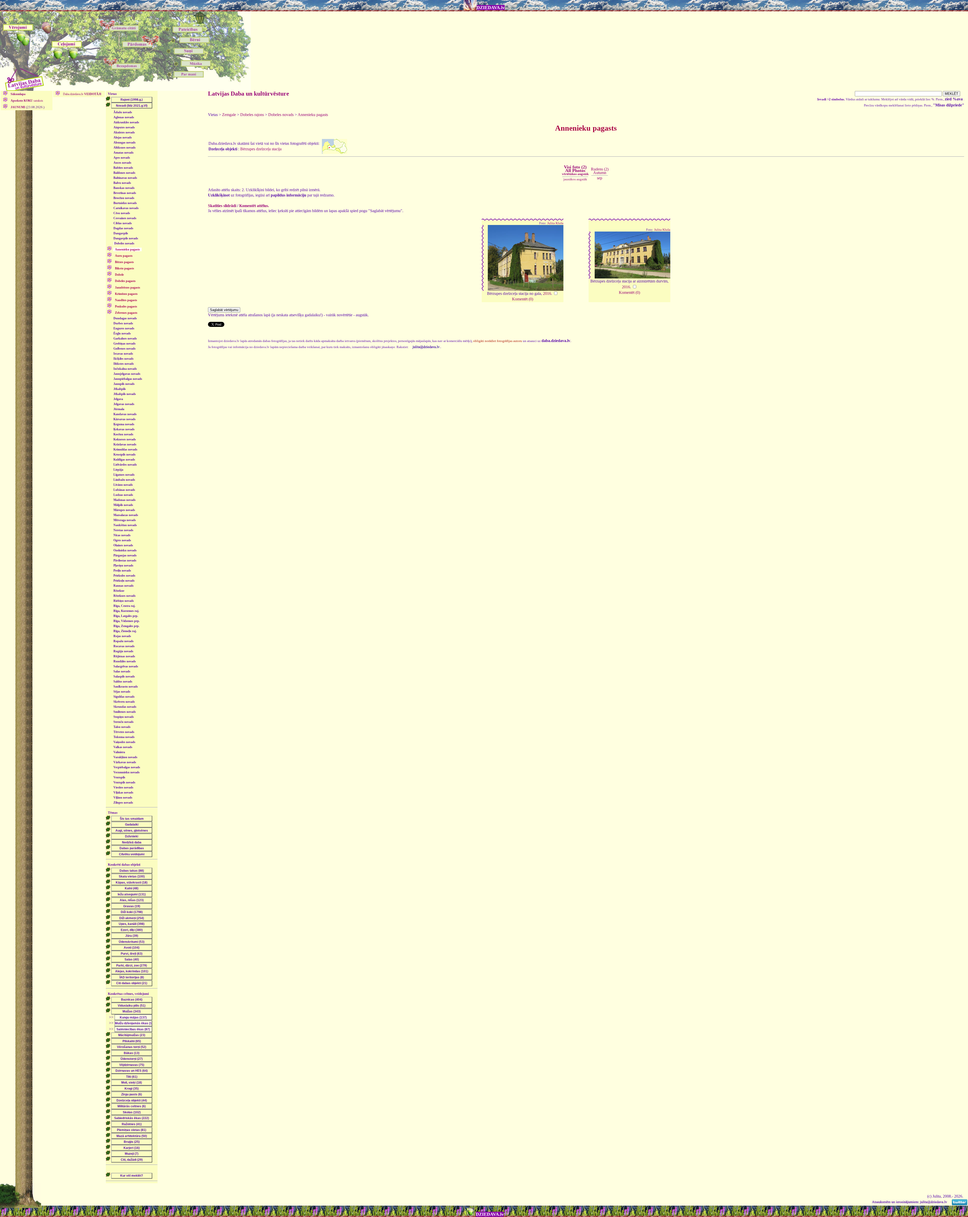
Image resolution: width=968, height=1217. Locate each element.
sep (599, 178)
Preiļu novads (122, 570)
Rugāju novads (123, 651)
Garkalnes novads (125, 338)
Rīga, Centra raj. (124, 606)
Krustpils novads (124, 454)
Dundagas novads (125, 318)
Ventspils (119, 777)
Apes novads (121, 157)
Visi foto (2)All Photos (575, 170)
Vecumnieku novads (126, 772)
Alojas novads (122, 137)
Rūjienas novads (124, 656)
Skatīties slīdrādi (222, 206)
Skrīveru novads (124, 701)
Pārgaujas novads (125, 555)
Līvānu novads (123, 485)
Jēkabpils (119, 389)
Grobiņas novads (124, 343)
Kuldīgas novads (124, 459)
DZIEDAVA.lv (491, 7)
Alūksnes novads (124, 147)
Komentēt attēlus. (254, 206)
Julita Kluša (555, 223)
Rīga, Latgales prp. (125, 616)
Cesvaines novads (124, 218)
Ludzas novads (123, 495)
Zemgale (229, 114)
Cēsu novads (121, 213)
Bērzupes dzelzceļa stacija (261, 149)
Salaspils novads (124, 676)
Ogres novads (122, 540)
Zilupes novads (123, 802)
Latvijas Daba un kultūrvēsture (248, 93)
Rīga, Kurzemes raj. (126, 611)
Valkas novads (122, 747)
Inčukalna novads (125, 369)
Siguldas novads (124, 696)
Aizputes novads (124, 127)
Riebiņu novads (123, 601)
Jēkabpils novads (124, 394)
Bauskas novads (124, 188)
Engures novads (123, 328)
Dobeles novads (124, 243)
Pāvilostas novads (124, 560)
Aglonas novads (123, 117)
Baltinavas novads (125, 178)
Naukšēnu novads (125, 525)
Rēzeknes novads (124, 596)
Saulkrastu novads (125, 686)
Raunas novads (123, 585)
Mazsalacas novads (125, 515)
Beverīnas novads (124, 193)
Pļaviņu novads (123, 565)
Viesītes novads (123, 787)
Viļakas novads (123, 792)
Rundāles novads (124, 661)
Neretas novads (123, 530)
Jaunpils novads (124, 384)
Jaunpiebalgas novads (127, 379)
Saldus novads (122, 681)
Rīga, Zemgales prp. (126, 626)
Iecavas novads (123, 353)
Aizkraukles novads (126, 122)
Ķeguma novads (123, 424)
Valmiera (119, 752)
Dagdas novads (123, 228)
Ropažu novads (123, 641)
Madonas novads (124, 500)
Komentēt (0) (522, 299)
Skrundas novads (124, 707)
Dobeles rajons (252, 114)
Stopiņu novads (123, 717)
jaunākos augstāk (575, 179)
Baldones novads (124, 173)
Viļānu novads (122, 797)
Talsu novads (122, 727)
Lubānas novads (124, 490)
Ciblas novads (122, 223)
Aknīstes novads (124, 132)
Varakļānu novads (125, 757)
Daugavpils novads (125, 238)
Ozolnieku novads (125, 550)
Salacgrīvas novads (125, 666)
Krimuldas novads (125, 449)
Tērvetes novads (123, 732)
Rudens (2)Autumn (600, 171)
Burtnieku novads (125, 203)
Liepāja (118, 469)
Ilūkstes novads (123, 363)
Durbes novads (123, 323)
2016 (547, 293)
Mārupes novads (124, 510)
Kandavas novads (125, 414)
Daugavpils (120, 233)
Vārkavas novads (124, 762)
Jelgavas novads (123, 404)
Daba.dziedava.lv (81, 94)
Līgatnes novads (124, 474)
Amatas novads (123, 152)
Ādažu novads (122, 112)
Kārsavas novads (124, 419)
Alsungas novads (124, 142)
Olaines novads (123, 545)
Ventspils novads (124, 782)
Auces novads (122, 162)
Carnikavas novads (126, 208)
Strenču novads (123, 722)
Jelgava (118, 399)
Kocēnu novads (123, 434)
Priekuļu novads (124, 580)
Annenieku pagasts (313, 114)
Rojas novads (122, 636)
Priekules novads (124, 575)
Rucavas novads (124, 646)
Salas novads (121, 671)
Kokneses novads (124, 439)
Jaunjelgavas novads (126, 374)
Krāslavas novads (124, 444)
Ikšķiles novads (123, 358)
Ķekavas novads (124, 429)
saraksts (27, 100)
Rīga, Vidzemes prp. (126, 621)
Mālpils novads (123, 505)
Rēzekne (118, 590)
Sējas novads (121, 691)
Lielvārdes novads (125, 464)
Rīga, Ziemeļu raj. (125, 631)
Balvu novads (122, 183)
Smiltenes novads (124, 712)
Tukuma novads (124, 737)
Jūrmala (118, 409)
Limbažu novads (124, 480)
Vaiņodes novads (124, 742)
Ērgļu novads (122, 333)
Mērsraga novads (124, 520)
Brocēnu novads (123, 198)
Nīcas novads (122, 535)
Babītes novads (123, 167)
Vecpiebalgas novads (126, 767)
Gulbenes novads (124, 348)
